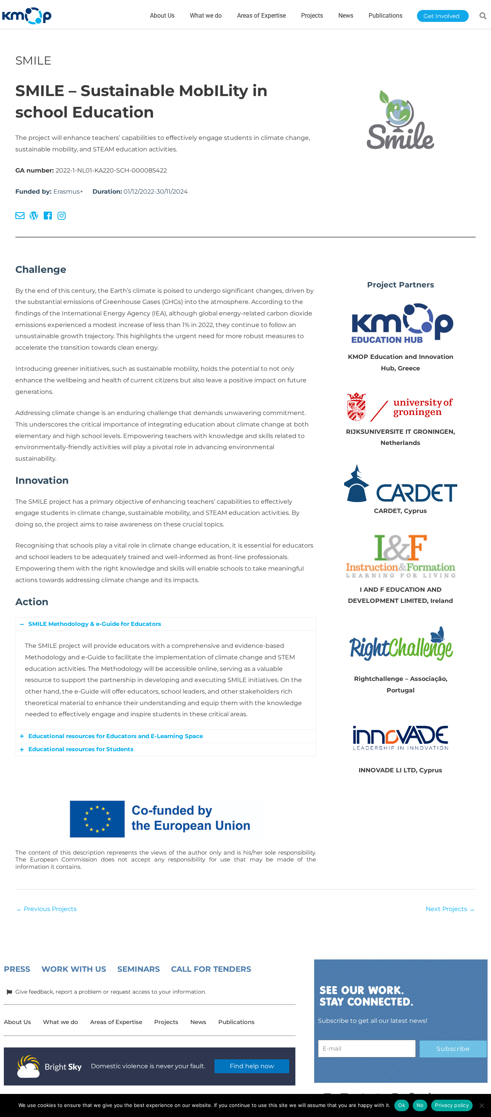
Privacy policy (452, 1105)
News (198, 1022)
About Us (17, 1022)
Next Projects (450, 909)
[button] (483, 15)
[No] (481, 1105)
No (420, 1105)
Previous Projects (46, 909)
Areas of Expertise (116, 1022)
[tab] (165, 624)
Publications (236, 1022)
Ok (401, 1105)
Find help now (252, 1066)
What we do (60, 1022)
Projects (166, 1022)
